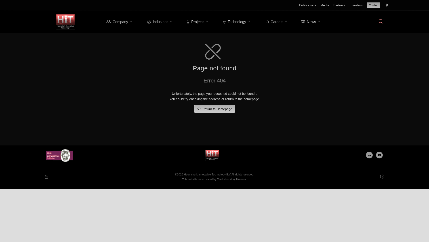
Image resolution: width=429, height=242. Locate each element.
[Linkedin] (369, 155)
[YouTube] (379, 155)
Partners (339, 5)
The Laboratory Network (231, 179)
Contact (373, 5)
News (311, 22)
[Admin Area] (46, 177)
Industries (160, 22)
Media (324, 5)
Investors (356, 5)
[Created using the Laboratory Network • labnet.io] (382, 177)
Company (120, 22)
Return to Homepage (216, 109)
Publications (307, 5)
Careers (276, 22)
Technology (236, 22)
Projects (197, 22)
